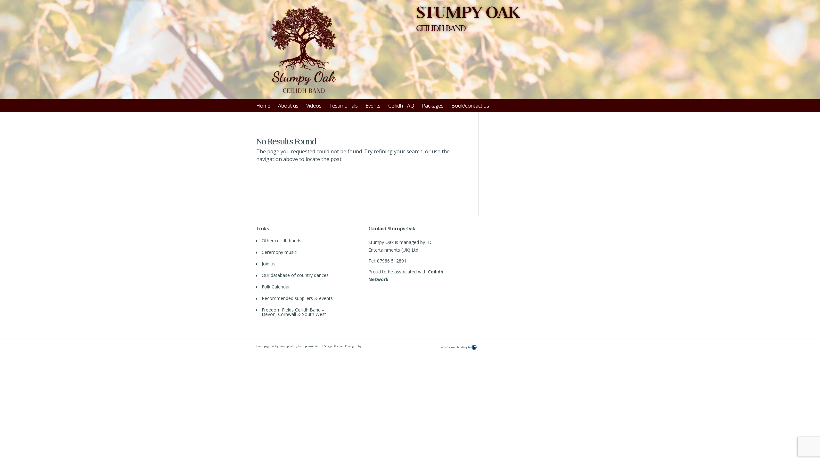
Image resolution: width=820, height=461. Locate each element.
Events (373, 105)
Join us (268, 264)
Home (263, 105)
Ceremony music (279, 252)
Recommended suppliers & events (297, 298)
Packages (433, 105)
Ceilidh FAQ (401, 105)
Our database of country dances (295, 275)
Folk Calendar (276, 287)
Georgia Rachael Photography (342, 346)
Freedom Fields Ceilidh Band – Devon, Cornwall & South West (294, 312)
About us (288, 105)
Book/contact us (470, 105)
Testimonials (343, 105)
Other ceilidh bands (281, 241)
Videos (314, 105)
